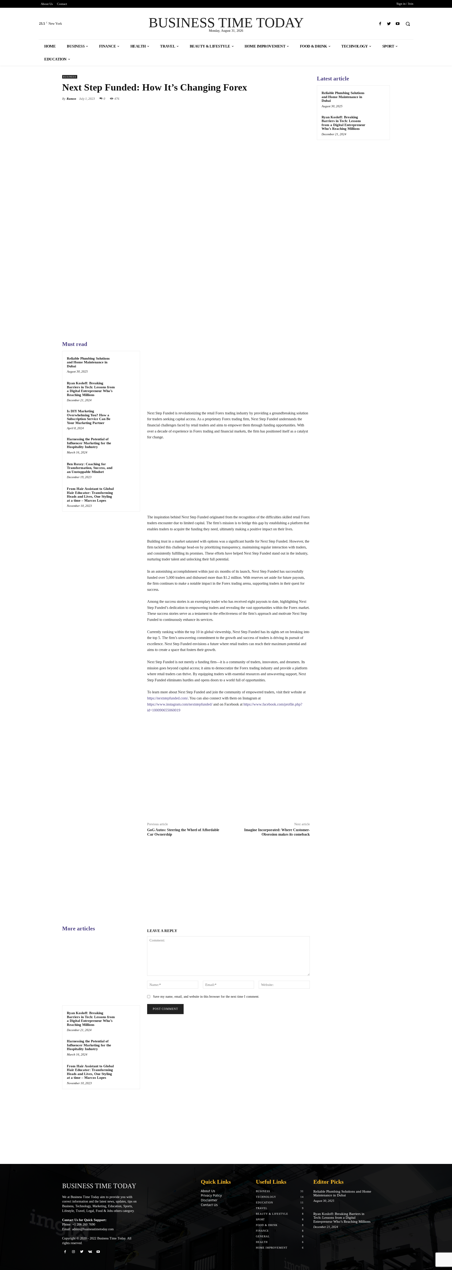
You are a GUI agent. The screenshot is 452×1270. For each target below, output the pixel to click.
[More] (305, 98)
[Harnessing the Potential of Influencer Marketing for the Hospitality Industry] (126, 445)
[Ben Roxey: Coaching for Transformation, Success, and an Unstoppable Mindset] (126, 470)
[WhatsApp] (294, 98)
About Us (208, 1191)
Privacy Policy (211, 1195)
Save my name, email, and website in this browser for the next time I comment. (206, 996)
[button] (407, 23)
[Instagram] (73, 1252)
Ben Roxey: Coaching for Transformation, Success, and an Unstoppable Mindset (89, 468)
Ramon (71, 98)
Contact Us (209, 1205)
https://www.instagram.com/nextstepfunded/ (179, 704)
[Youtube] (398, 24)
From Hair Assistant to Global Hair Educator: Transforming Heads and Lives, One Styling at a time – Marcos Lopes (90, 494)
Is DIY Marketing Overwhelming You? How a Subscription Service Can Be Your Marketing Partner (88, 417)
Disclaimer (209, 1200)
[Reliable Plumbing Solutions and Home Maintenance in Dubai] (126, 364)
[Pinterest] (283, 98)
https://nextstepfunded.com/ (167, 698)
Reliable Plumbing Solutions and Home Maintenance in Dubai (88, 362)
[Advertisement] (228, 375)
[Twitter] (389, 24)
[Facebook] (380, 24)
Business (69, 76)
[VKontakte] (90, 1252)
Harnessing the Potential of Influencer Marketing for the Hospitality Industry (89, 443)
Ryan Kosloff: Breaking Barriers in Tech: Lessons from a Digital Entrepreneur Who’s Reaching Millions (91, 389)
